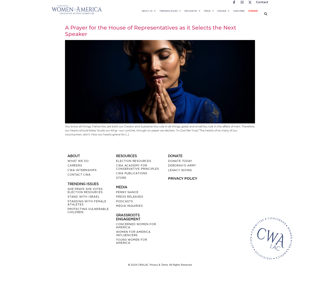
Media (207, 11)
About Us (147, 11)
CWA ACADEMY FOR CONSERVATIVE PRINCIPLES (137, 167)
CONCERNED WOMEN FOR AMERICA (136, 226)
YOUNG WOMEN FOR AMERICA (131, 241)
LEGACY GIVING (180, 170)
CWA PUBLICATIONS (131, 173)
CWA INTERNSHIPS (82, 170)
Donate (253, 11)
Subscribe (239, 11)
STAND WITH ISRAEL (84, 196)
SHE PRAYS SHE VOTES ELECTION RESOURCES (85, 190)
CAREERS (75, 165)
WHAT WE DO (78, 161)
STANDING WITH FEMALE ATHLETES (87, 203)
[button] (265, 14)
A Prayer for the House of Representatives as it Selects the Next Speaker (150, 30)
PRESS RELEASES (129, 196)
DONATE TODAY (180, 161)
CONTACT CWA (79, 174)
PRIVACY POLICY (182, 178)
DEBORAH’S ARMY (182, 165)
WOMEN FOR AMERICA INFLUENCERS (133, 233)
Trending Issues (168, 11)
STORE (121, 177)
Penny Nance (127, 192)
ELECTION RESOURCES (133, 161)
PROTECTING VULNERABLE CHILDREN (88, 210)
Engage (222, 11)
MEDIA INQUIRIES (129, 205)
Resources (190, 11)
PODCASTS (124, 201)
